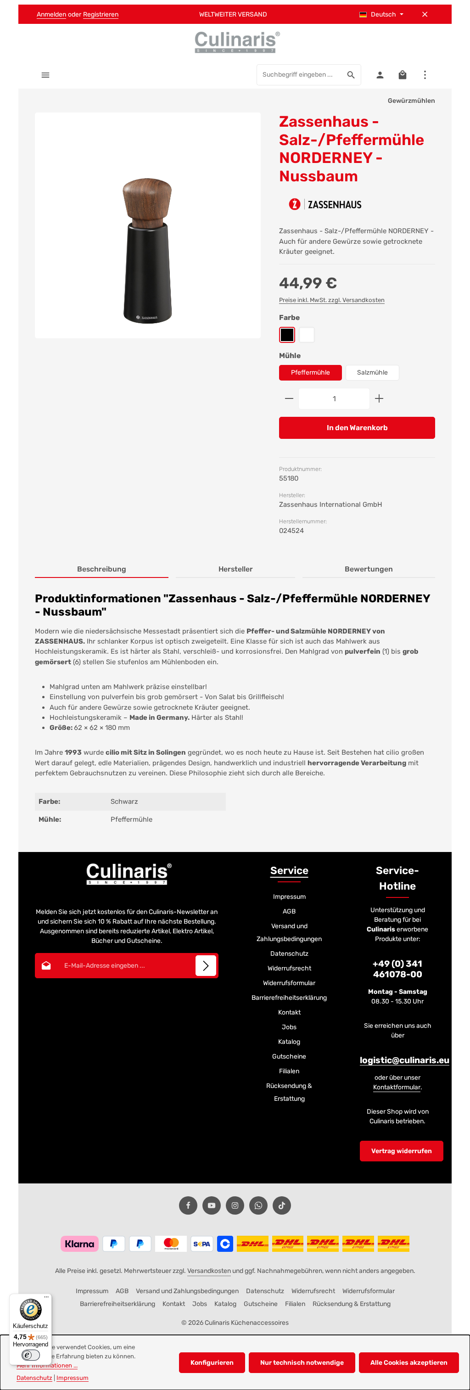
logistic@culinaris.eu (404, 1060)
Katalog (289, 1042)
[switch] (31, 1355)
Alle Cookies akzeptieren (409, 1363)
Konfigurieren (212, 1363)
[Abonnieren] (206, 965)
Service (289, 870)
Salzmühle (372, 372)
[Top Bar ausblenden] (424, 14)
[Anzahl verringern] (289, 399)
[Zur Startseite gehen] (235, 42)
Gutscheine (289, 1056)
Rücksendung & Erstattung (289, 1092)
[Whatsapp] (258, 1205)
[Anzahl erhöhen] (379, 399)
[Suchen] (351, 74)
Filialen (289, 1071)
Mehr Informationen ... (47, 1365)
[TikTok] (282, 1205)
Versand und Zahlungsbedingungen (289, 932)
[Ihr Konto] (379, 74)
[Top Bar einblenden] (424, 74)
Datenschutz (289, 954)
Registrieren (100, 14)
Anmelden (51, 14)
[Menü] (45, 74)
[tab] (101, 569)
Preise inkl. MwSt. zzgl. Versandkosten (332, 300)
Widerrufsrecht (289, 968)
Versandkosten (209, 1271)
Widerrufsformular (289, 983)
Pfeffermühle (310, 372)
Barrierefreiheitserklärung (289, 998)
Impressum (289, 897)
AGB (289, 911)
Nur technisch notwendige (302, 1363)
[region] (148, 233)
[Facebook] (188, 1205)
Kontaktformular (396, 1087)
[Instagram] (235, 1205)
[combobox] (299, 74)
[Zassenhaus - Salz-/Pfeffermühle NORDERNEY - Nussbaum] (148, 225)
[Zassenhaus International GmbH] (325, 204)
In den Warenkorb (357, 427)
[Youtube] (211, 1205)
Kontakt (289, 1012)
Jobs (289, 1027)
